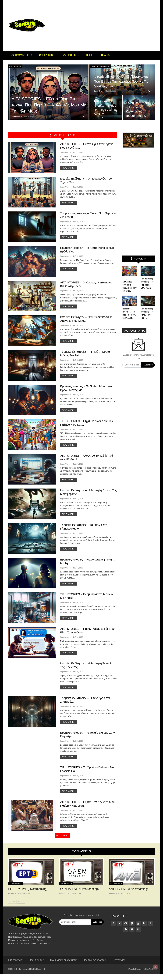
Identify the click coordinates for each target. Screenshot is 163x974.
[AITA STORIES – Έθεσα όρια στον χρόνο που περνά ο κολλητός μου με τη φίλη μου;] (49, 92)
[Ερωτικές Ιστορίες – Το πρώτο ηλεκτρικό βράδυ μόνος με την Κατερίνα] (32, 400)
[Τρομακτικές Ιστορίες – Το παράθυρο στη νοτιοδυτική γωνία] (32, 884)
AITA (107, 55)
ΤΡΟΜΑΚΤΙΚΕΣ (24, 55)
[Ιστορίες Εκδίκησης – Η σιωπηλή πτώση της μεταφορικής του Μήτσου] (32, 504)
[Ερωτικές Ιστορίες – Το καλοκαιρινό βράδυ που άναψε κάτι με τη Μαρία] (32, 919)
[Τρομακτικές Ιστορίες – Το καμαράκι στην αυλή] (148, 271)
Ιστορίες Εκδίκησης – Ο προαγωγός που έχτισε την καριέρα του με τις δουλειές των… (121, 81)
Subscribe (148, 365)
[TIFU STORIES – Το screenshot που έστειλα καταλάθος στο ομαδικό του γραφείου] (32, 954)
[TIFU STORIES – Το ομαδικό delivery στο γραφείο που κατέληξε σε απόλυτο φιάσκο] (32, 781)
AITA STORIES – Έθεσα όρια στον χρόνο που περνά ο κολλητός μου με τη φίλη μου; (48, 105)
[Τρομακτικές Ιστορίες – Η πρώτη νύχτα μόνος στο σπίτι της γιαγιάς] (32, 365)
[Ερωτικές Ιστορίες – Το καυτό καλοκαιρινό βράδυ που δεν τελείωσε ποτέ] (32, 261)
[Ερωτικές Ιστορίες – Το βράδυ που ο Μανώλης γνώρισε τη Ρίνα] (129, 301)
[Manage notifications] (155, 967)
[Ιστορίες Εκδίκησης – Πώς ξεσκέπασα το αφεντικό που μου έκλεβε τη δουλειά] (32, 330)
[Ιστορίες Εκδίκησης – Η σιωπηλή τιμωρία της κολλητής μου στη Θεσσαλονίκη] (32, 677)
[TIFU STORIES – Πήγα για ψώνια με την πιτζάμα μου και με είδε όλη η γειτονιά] (32, 434)
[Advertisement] (107, 25)
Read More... (68, 168)
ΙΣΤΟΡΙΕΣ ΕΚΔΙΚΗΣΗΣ (101, 66)
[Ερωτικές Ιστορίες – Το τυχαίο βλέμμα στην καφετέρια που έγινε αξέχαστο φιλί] (32, 746)
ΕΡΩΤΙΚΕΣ (73, 55)
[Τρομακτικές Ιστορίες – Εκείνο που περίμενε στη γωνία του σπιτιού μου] (106, 108)
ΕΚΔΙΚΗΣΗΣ (49, 55)
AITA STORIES (15, 66)
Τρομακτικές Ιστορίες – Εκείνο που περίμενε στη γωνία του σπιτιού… (105, 109)
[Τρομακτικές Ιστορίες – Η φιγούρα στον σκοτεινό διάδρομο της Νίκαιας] (32, 711)
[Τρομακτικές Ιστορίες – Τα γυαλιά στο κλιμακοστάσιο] (32, 538)
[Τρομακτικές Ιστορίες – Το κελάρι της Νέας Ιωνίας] (148, 301)
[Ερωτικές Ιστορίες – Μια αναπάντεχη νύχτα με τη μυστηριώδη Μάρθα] (32, 573)
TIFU (92, 55)
